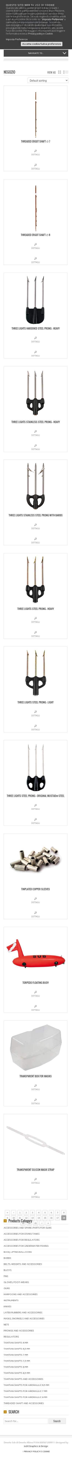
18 (64, 1218)
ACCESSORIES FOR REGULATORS (22, 1240)
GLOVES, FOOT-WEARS (16, 1282)
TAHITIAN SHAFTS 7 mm (16, 1355)
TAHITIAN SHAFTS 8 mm (16, 1367)
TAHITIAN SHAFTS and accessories (23, 1379)
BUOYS (7, 1270)
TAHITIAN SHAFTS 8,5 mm (17, 1373)
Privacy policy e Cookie (40, 33)
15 (45, 1218)
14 (39, 1218)
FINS (6, 1276)
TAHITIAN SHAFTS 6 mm (16, 1342)
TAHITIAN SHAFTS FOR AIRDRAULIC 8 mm (25, 1397)
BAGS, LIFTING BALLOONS (18, 1252)
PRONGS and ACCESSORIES (19, 1330)
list (65, 72)
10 (14, 1218)
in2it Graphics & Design (36, 1446)
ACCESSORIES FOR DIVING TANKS (22, 1234)
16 (51, 1218)
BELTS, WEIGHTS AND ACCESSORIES (23, 1264)
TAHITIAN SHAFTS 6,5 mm (17, 1349)
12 (26, 1218)
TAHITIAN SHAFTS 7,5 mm (17, 1361)
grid (59, 72)
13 (32, 1218)
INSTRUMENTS (11, 1300)
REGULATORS (11, 1336)
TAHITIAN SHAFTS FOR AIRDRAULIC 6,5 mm (26, 1385)
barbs (7, 1258)
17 (57, 1218)
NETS (6, 1324)
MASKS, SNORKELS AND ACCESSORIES (24, 1318)
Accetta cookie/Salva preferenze (41, 43)
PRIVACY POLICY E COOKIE (37, 1451)
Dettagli (35, 154)
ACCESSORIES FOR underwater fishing (26, 1246)
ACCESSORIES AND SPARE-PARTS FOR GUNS (28, 1228)
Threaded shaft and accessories (24, 1403)
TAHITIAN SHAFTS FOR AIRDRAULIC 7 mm (25, 1391)
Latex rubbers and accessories (23, 1312)
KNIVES (7, 1306)
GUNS (7, 1288)
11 (20, 1218)
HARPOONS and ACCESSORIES (20, 1294)
